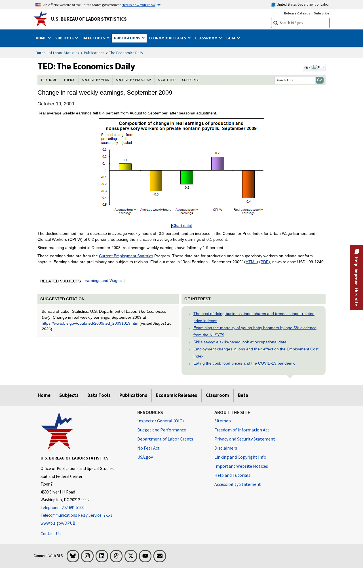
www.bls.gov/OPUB (58, 523)
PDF (265, 261)
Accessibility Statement (237, 484)
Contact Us (51, 533)
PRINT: (308, 67)
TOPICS (69, 80)
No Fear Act (148, 448)
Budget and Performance (161, 430)
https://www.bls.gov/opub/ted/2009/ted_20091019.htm (90, 323)
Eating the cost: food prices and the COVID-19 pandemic (244, 363)
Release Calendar (298, 13)
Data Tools (99, 395)
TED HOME (49, 80)
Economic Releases (176, 395)
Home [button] (41, 38)
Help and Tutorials (232, 475)
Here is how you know (138, 4)
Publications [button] (127, 38)
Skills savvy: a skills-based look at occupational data (239, 342)
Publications (94, 52)
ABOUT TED (167, 80)
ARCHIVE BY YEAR (95, 80)
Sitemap (222, 421)
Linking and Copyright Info (240, 457)
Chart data (181, 225)
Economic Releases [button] (168, 38)
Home (44, 395)
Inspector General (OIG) (160, 421)
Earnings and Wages (103, 280)
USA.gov (145, 457)
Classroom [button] (206, 38)
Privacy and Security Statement (244, 439)
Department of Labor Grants (165, 439)
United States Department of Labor (303, 4)
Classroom (217, 395)
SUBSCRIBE (191, 80)
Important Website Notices (241, 466)
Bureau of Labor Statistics (57, 52)
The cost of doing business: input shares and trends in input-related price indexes (254, 317)
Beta (243, 395)
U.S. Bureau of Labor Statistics (89, 19)
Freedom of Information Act (241, 430)
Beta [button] (231, 38)
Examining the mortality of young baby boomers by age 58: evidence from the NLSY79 (254, 331)
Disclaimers (225, 448)
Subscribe (322, 13)
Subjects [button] (65, 38)
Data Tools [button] (94, 38)
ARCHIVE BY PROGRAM (133, 80)
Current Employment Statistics (126, 256)
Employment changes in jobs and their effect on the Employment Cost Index (255, 352)
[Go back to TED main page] (169, 68)
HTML (251, 261)
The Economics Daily (126, 52)
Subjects (69, 395)
